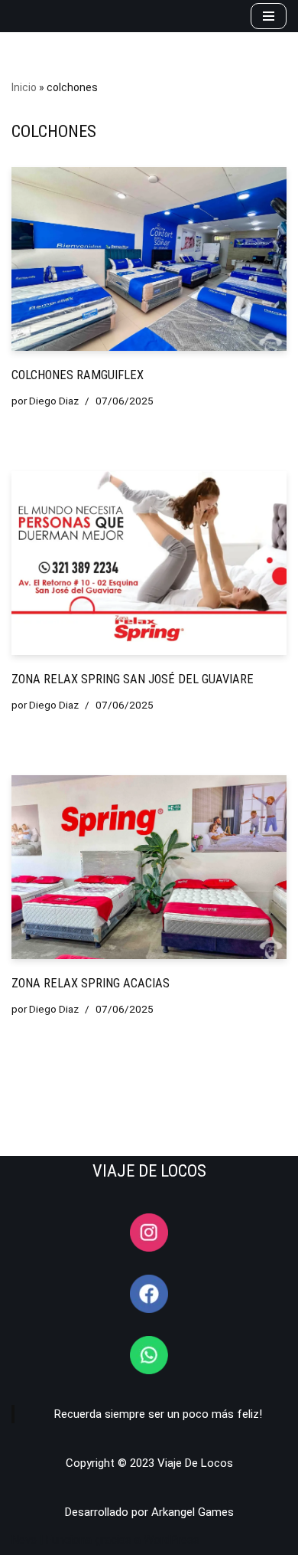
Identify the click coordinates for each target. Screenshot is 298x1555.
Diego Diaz (54, 400)
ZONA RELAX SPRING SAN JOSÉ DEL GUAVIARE (132, 679)
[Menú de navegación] (269, 16)
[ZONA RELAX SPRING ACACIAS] (149, 867)
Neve (24, 1540)
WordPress (171, 1540)
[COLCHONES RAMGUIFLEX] (149, 259)
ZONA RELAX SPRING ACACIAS (90, 983)
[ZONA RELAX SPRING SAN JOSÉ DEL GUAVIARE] (149, 563)
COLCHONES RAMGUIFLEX (77, 375)
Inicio (24, 87)
